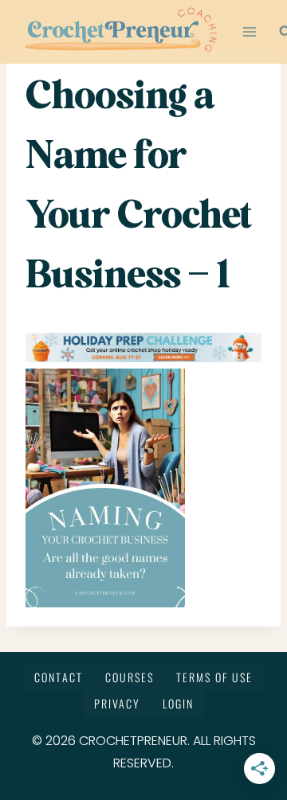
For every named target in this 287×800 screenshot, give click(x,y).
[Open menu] (250, 31)
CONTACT (58, 677)
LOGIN (178, 703)
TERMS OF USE (214, 677)
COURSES (129, 677)
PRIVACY (117, 703)
